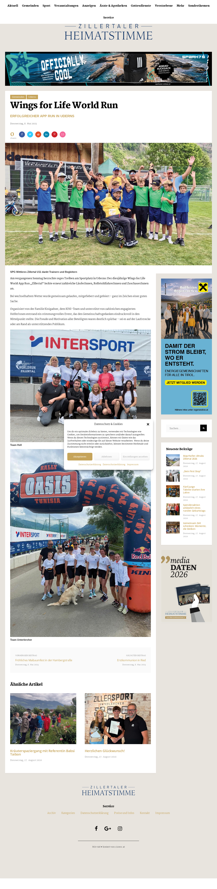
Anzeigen (89, 6)
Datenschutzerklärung (89, 464)
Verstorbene (164, 6)
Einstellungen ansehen (135, 457)
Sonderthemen (199, 6)
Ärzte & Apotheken (113, 6)
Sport (46, 6)
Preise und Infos (124, 813)
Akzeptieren (79, 457)
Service (108, 17)
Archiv (51, 813)
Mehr (180, 6)
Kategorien (68, 813)
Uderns (32, 97)
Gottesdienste (141, 6)
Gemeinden (30, 6)
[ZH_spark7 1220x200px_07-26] (108, 69)
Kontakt (145, 813)
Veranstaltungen (66, 6)
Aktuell (12, 6)
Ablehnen (106, 457)
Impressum (133, 464)
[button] (148, 424)
